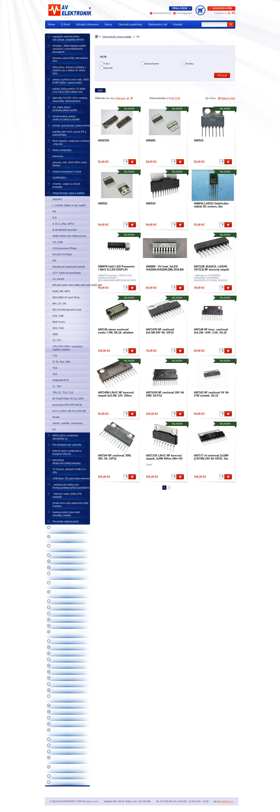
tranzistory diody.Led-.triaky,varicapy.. (67, 462)
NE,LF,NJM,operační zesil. (67, 309)
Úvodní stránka (97, 36)
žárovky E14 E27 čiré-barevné (69, 745)
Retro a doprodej (61, 150)
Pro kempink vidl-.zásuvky (66, 444)
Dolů (131, 98)
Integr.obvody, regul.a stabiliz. (68, 193)
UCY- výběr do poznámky (66, 272)
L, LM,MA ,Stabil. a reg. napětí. (69, 205)
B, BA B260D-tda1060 (64, 230)
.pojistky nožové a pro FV (66, 613)
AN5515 (198, 140)
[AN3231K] (117, 122)
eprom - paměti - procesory (67, 423)
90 (179, 98)
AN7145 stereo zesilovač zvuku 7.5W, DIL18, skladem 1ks (115, 332)
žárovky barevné (61, 776)
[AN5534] (165, 185)
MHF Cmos (58, 322)
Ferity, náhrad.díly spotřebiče (68, 653)
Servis (108, 24)
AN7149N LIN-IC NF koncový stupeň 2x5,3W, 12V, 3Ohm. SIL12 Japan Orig (116, 395)
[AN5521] (117, 185)
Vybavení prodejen (63, 782)
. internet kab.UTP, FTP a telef (68, 601)
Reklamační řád (157, 24)
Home (51, 24)
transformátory (60, 711)
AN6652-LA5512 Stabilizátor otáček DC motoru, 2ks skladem (211, 206)
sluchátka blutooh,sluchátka (67, 561)
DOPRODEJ (59, 177)
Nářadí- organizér (62, 678)
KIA (54, 260)
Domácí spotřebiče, (63, 641)
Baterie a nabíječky (63, 625)
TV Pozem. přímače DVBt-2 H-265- (69, 471)
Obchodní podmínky (130, 24)
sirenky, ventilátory (62, 739)
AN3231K (103, 140)
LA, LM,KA (58, 279)
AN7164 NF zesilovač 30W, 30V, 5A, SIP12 (114, 457)
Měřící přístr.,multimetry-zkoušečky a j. (65, 437)
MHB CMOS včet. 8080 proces (69, 236)
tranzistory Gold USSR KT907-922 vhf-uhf (69, 759)
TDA (54, 368)
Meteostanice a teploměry (66, 665)
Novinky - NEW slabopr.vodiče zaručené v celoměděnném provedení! (69, 48)
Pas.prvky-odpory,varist (65, 521)
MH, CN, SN (59, 303)
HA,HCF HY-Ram (62, 254)
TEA (54, 374)
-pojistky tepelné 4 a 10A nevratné (66, 732)
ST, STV (56, 340)
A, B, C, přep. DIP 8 (63, 223)
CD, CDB (57, 242)
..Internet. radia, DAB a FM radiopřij (67, 495)
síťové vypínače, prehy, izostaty (69, 555)
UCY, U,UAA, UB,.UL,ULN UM (69, 411)
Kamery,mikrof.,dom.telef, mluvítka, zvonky (66, 514)
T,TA (54, 355)
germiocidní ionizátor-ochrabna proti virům (69, 768)
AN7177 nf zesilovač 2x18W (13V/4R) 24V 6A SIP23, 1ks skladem (211, 458)
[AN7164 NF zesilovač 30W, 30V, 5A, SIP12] (117, 437)
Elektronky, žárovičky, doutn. (68, 647)
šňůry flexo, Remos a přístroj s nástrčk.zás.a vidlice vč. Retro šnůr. (69, 70)
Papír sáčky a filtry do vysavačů (69, 684)
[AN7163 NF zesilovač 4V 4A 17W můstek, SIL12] (213, 374)
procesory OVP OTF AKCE (67, 404)
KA (54, 429)
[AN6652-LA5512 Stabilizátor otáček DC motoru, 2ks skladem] (213, 185)
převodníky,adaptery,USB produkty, (66, 529)
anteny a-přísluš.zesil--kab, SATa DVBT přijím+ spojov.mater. (70, 81)
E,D (54, 217)
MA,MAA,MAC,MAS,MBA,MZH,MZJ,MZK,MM (71, 285)
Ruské (56, 417)
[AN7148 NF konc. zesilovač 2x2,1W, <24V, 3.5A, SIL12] (213, 311)
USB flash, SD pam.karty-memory (71, 478)
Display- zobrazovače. (64, 567)
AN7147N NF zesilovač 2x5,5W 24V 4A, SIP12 (160, 331)
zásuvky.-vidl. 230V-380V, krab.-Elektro (70, 164)
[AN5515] (213, 122)
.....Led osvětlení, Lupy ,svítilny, (69, 607)
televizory (57, 156)
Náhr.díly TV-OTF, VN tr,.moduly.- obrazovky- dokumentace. (70, 99)
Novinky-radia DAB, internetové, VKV (70, 60)
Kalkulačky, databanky (64, 659)
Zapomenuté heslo (162, 13)
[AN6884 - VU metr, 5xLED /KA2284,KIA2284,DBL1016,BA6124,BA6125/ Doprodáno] (165, 248)
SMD (55, 334)
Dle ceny (121, 98)
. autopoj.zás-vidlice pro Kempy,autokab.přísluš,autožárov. (71, 486)
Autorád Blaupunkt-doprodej (68, 619)
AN (54, 211)
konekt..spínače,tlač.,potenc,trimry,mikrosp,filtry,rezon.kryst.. (71, 125)
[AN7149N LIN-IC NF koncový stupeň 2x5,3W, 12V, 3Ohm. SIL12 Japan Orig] (117, 374)
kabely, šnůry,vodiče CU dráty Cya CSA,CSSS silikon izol (68, 90)
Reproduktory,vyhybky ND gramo (70, 705)
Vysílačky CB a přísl (63, 724)
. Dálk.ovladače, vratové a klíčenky (66, 594)
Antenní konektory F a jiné (66, 171)
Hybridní (57, 199)
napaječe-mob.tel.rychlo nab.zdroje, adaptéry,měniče (68, 38)
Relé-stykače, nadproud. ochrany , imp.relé (70, 142)
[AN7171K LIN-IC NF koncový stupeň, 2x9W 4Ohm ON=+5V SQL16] (165, 437)
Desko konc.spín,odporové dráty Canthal (70, 505)
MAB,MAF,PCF (60, 380)
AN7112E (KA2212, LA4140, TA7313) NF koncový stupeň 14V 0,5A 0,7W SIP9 (211, 269)
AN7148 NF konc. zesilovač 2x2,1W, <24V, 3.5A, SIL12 (211, 331)
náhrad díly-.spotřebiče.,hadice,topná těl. (70, 575)
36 (172, 98)
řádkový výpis (228, 98)
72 (175, 98)
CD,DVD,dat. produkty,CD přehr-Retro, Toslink (70, 633)
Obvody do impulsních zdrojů (68, 266)
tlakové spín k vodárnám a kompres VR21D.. (67, 452)
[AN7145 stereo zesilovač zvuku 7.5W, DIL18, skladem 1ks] (117, 311)
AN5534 (150, 203)
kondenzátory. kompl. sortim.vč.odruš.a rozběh (66, 118)
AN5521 (102, 203)
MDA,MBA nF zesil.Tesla (66, 297)
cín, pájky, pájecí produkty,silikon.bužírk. (65, 109)
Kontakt (177, 24)
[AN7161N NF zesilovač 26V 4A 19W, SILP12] (165, 374)
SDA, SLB (58, 328)
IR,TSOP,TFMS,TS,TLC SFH (67, 398)
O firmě (65, 24)
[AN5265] (165, 122)
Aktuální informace (87, 24)
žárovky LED (59, 751)
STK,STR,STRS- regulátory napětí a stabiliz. (67, 348)
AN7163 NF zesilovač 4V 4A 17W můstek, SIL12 (211, 394)
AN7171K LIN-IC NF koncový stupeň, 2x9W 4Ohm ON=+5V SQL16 (164, 458)
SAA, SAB (58, 315)
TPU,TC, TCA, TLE (62, 392)
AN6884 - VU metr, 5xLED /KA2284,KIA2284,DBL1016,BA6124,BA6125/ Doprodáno (173, 269)
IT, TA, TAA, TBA (61, 361)
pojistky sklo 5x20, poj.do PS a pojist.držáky (69, 133)
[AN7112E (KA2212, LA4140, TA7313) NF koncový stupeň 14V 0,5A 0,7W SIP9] (213, 248)
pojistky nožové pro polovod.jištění (63, 698)
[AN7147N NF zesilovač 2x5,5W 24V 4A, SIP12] (165, 311)
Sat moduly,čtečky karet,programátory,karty (65, 584)
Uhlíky (55, 717)
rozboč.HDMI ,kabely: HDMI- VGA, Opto (68, 538)
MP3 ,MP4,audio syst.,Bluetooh (69, 671)
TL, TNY (56, 386)
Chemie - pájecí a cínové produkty (66, 185)
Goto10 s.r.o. (227, 801)
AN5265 (150, 140)
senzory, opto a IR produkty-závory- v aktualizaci (67, 548)
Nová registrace (184, 13)
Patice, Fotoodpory (62, 690)
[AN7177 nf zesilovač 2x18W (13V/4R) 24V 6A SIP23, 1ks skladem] (213, 437)
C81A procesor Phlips (64, 248)
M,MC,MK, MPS (61, 291)
